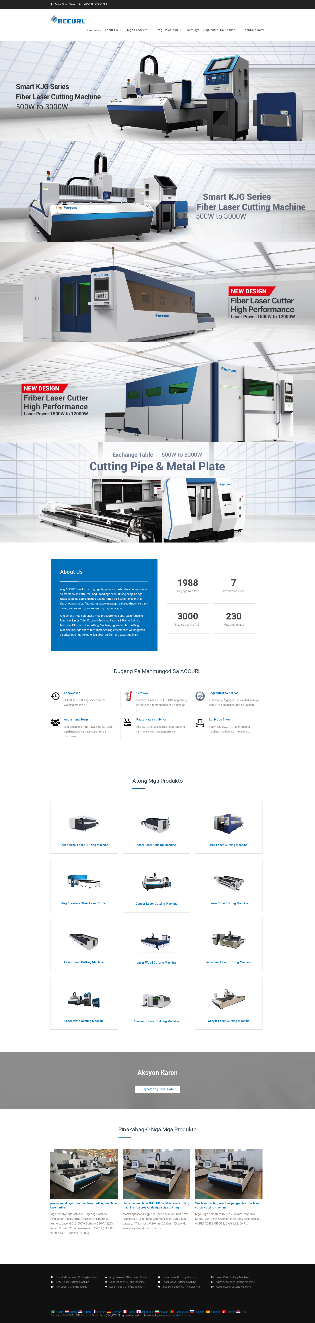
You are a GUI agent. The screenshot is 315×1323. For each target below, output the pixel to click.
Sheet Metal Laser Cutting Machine (84, 845)
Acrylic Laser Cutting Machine (228, 1021)
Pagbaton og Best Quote (157, 1089)
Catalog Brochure (170, 39)
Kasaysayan (114, 39)
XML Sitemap (183, 1315)
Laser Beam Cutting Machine (84, 962)
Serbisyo (193, 30)
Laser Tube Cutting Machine (228, 903)
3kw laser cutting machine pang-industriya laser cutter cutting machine (227, 1205)
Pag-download (167, 30)
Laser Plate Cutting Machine (84, 1021)
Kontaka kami (254, 30)
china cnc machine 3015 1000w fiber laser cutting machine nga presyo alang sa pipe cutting (156, 1205)
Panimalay (93, 30)
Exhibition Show (219, 719)
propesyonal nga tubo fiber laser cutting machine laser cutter (83, 1205)
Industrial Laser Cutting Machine (228, 962)
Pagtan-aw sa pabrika (151, 719)
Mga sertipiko (214, 39)
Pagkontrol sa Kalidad (219, 30)
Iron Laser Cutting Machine (228, 845)
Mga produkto (137, 30)
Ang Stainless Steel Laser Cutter (84, 903)
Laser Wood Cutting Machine (156, 962)
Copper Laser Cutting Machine (156, 903)
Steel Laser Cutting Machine (156, 845)
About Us (111, 30)
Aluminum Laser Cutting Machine (156, 1021)
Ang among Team (76, 719)
